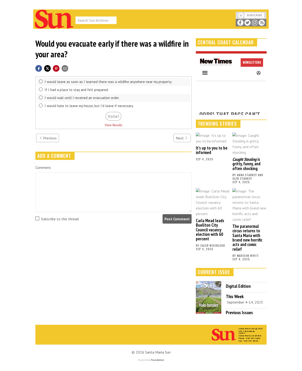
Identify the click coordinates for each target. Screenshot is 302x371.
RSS (262, 22)
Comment (43, 167)
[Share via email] (65, 68)
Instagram (255, 22)
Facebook (240, 22)
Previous (50, 138)
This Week (234, 296)
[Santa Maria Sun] (54, 18)
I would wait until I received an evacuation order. (82, 98)
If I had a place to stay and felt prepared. (77, 90)
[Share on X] (47, 68)
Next (180, 138)
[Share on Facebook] (38, 68)
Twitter (247, 22)
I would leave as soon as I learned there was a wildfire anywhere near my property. (108, 81)
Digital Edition (238, 286)
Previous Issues (239, 312)
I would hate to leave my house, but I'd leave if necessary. (89, 106)
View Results (113, 125)
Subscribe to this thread (60, 219)
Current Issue (214, 272)
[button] (56, 68)
